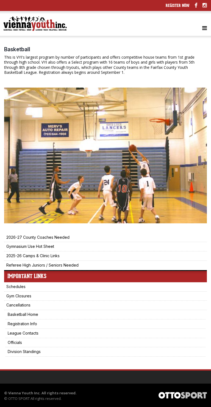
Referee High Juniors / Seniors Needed (42, 265)
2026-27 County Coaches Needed (38, 237)
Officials (15, 342)
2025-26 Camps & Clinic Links (33, 255)
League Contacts (23, 333)
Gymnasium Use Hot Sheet (30, 246)
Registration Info (22, 323)
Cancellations (18, 305)
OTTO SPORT (19, 398)
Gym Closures (18, 296)
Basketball (17, 49)
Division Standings (24, 351)
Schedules (16, 286)
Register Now (178, 6)
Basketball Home (23, 314)
